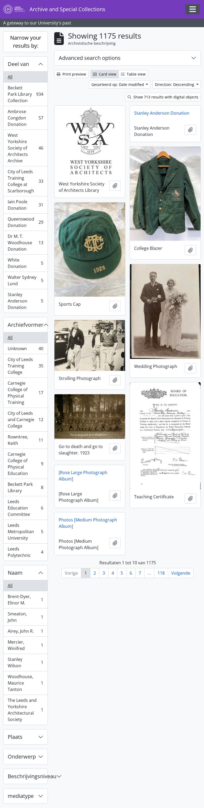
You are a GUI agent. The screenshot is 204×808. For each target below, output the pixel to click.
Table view (136, 74)
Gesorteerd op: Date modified (118, 84)
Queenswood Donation (25, 222)
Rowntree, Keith (25, 440)
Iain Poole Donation (25, 205)
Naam (15, 572)
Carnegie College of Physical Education (25, 463)
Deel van (18, 64)
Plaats (15, 736)
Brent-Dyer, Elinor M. (25, 600)
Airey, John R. (25, 632)
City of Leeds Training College (25, 366)
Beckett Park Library (25, 487)
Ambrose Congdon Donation (25, 118)
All (10, 77)
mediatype (21, 795)
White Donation (25, 263)
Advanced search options (90, 57)
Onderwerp (22, 756)
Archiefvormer (25, 324)
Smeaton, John (25, 617)
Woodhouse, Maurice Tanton (25, 683)
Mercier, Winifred (25, 645)
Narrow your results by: (25, 41)
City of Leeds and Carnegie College (25, 419)
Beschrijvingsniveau (28, 776)
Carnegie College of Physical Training (25, 392)
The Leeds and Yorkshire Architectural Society (25, 709)
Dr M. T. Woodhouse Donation (25, 242)
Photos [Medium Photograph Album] (88, 523)
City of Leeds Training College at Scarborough (25, 181)
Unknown (25, 350)
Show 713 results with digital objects (165, 97)
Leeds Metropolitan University (25, 531)
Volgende (180, 573)
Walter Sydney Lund (25, 280)
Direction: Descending (175, 84)
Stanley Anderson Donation (25, 301)
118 (161, 573)
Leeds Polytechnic (25, 552)
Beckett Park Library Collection (25, 94)
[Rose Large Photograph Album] (83, 476)
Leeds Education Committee (25, 508)
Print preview (73, 74)
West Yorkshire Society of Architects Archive (25, 148)
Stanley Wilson (25, 662)
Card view (107, 74)
